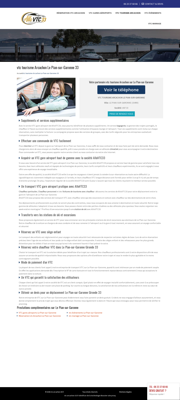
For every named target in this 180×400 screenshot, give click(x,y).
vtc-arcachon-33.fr (57, 392)
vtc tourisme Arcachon (127, 13)
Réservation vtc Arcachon (71, 13)
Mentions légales (125, 392)
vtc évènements (152, 13)
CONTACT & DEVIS (154, 3)
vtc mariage (154, 24)
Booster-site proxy (108, 395)
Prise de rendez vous (121, 113)
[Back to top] (172, 392)
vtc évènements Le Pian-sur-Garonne (85, 312)
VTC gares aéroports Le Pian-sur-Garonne (37, 312)
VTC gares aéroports (100, 13)
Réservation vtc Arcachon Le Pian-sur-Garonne (40, 316)
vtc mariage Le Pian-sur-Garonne (84, 316)
